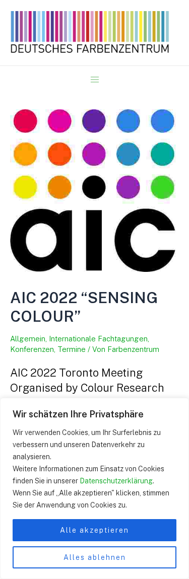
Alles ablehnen (95, 557)
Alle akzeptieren (94, 530)
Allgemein (27, 338)
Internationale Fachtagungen (98, 338)
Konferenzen (32, 349)
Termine (71, 349)
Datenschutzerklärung (116, 481)
